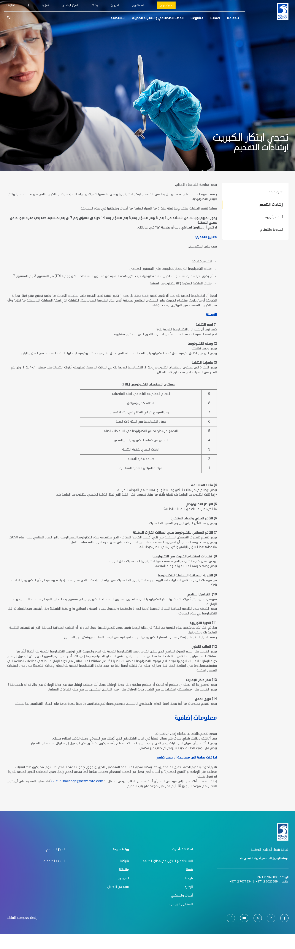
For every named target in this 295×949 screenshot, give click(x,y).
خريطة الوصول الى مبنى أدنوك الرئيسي (266, 858)
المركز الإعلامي (70, 5)
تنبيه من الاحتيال (118, 887)
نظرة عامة (276, 192)
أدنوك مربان (166, 5)
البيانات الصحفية (54, 861)
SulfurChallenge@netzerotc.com (77, 781)
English (10, 5)
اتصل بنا (45, 5)
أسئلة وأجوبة (274, 217)
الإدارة (189, 887)
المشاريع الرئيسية (181, 904)
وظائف (94, 5)
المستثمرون (138, 5)
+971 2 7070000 (267, 877)
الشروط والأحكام (271, 230)
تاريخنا (189, 878)
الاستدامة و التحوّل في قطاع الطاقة (168, 861)
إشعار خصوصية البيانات (21, 918)
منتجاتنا (124, 870)
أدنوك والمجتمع (182, 896)
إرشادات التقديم (271, 205)
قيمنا (189, 870)
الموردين (115, 5)
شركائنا (124, 861)
